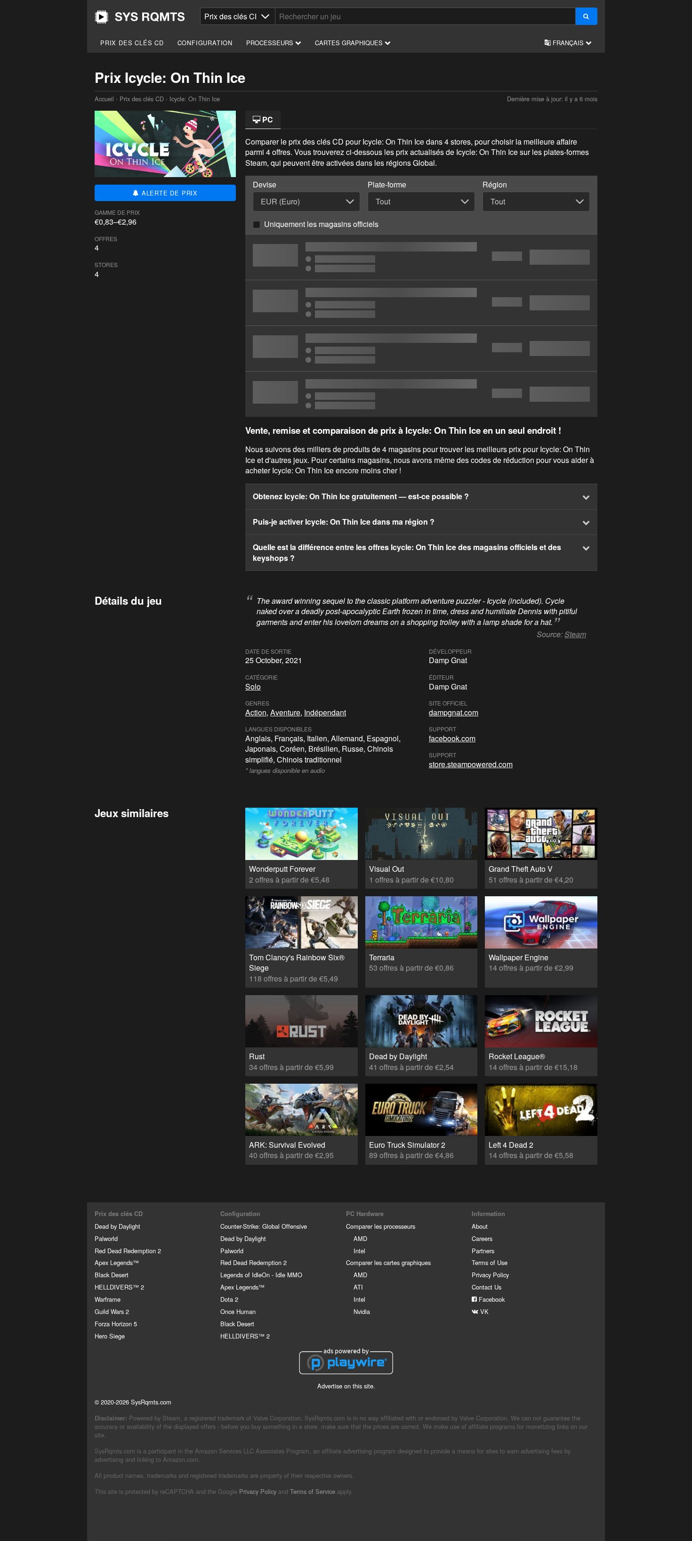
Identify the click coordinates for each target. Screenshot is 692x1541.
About (480, 1226)
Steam (575, 634)
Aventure (285, 712)
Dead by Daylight (117, 1226)
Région (495, 184)
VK (483, 1311)
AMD (360, 1238)
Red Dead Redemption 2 (128, 1250)
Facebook (491, 1299)
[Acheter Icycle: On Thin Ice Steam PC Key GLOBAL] (421, 348)
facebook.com (452, 738)
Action (255, 712)
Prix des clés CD (132, 42)
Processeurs (270, 42)
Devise (264, 184)
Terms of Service (312, 1491)
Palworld (106, 1238)
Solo (253, 686)
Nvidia (362, 1311)
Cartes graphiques (350, 42)
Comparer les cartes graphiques (388, 1262)
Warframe (108, 1299)
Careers (482, 1238)
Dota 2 (229, 1299)
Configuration (205, 42)
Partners (483, 1250)
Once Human (238, 1311)
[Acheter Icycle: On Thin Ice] (421, 257)
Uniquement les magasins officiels (321, 224)
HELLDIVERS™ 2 (119, 1286)
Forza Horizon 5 (116, 1323)
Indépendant (325, 712)
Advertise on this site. (346, 1385)
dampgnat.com (453, 712)
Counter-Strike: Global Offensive (263, 1226)
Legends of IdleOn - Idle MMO (261, 1274)
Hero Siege (110, 1335)
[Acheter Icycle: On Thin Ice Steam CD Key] (421, 394)
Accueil (140, 16)
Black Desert (112, 1274)
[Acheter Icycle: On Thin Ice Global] (421, 302)
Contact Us (486, 1286)
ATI (358, 1286)
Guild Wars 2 (112, 1311)
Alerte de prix (168, 192)
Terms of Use (489, 1262)
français (568, 42)
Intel (359, 1250)
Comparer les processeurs (380, 1226)
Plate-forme (387, 184)
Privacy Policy (490, 1274)
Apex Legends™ (117, 1262)
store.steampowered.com (471, 764)
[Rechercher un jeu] (586, 16)
